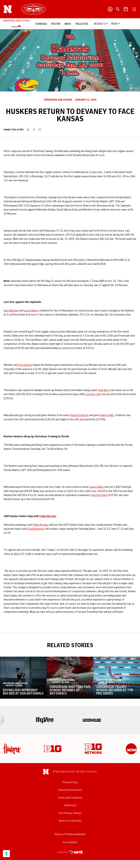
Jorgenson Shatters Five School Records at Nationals (70, 690)
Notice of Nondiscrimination (70, 834)
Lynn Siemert (25, 365)
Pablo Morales (47, 516)
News (68, 23)
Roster (55, 23)
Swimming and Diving (58, 99)
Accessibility (70, 842)
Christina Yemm (99, 495)
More (114, 23)
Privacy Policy (70, 782)
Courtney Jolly (93, 394)
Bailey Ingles (107, 415)
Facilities (81, 23)
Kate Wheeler (11, 310)
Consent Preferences (70, 790)
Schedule (41, 23)
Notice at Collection (70, 820)
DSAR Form (70, 805)
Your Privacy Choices (70, 813)
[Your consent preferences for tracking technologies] (6, 853)
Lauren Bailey (31, 310)
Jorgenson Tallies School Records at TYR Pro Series (114, 690)
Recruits (99, 23)
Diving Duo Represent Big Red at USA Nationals (23, 691)
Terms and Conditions (70, 797)
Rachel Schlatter (79, 415)
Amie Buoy (103, 390)
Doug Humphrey (36, 528)
